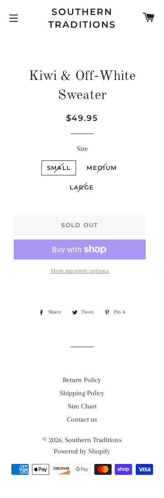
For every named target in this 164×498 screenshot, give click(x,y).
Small (59, 167)
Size (82, 148)
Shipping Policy (82, 393)
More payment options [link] (80, 270)
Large (82, 187)
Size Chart (82, 406)
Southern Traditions (82, 18)
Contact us (82, 419)
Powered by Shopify (82, 451)
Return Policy (82, 380)
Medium (102, 167)
